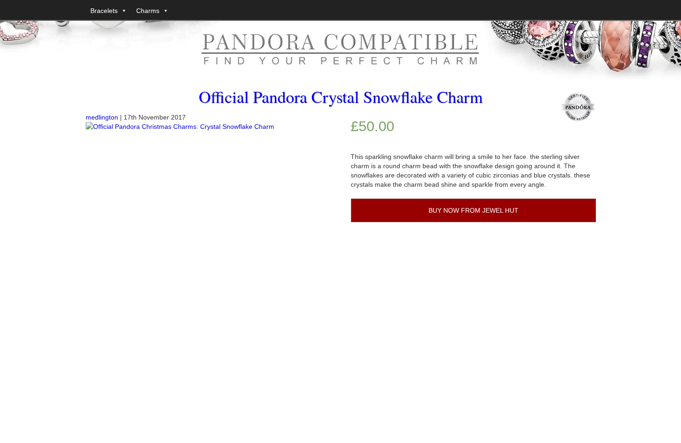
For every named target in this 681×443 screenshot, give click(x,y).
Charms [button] (147, 10)
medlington (102, 117)
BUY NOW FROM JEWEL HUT (473, 210)
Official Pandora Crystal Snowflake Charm (341, 96)
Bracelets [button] (104, 10)
